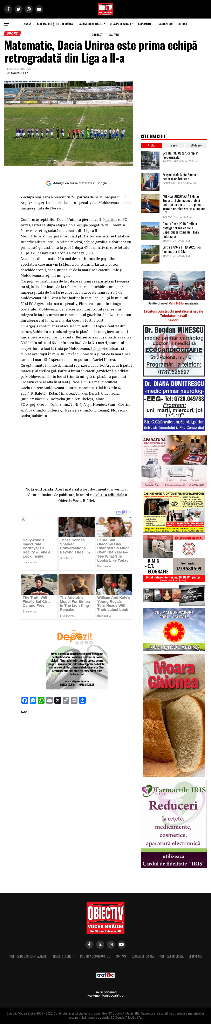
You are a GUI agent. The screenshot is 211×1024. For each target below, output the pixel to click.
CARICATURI (165, 23)
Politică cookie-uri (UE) (95, 956)
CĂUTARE (114, 34)
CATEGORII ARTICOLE (91, 23)
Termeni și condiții (63, 956)
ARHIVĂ (182, 23)
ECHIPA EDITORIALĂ (142, 956)
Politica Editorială (109, 494)
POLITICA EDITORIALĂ (171, 956)
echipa (82, 225)
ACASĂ (27, 23)
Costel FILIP (19, 73)
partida (83, 197)
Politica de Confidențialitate (27, 956)
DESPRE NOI (195, 956)
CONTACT (97, 34)
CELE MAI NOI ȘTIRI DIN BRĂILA (55, 23)
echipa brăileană (36, 197)
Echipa (95, 348)
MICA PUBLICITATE (120, 23)
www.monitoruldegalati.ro (105, 995)
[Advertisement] (76, 451)
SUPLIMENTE (145, 23)
